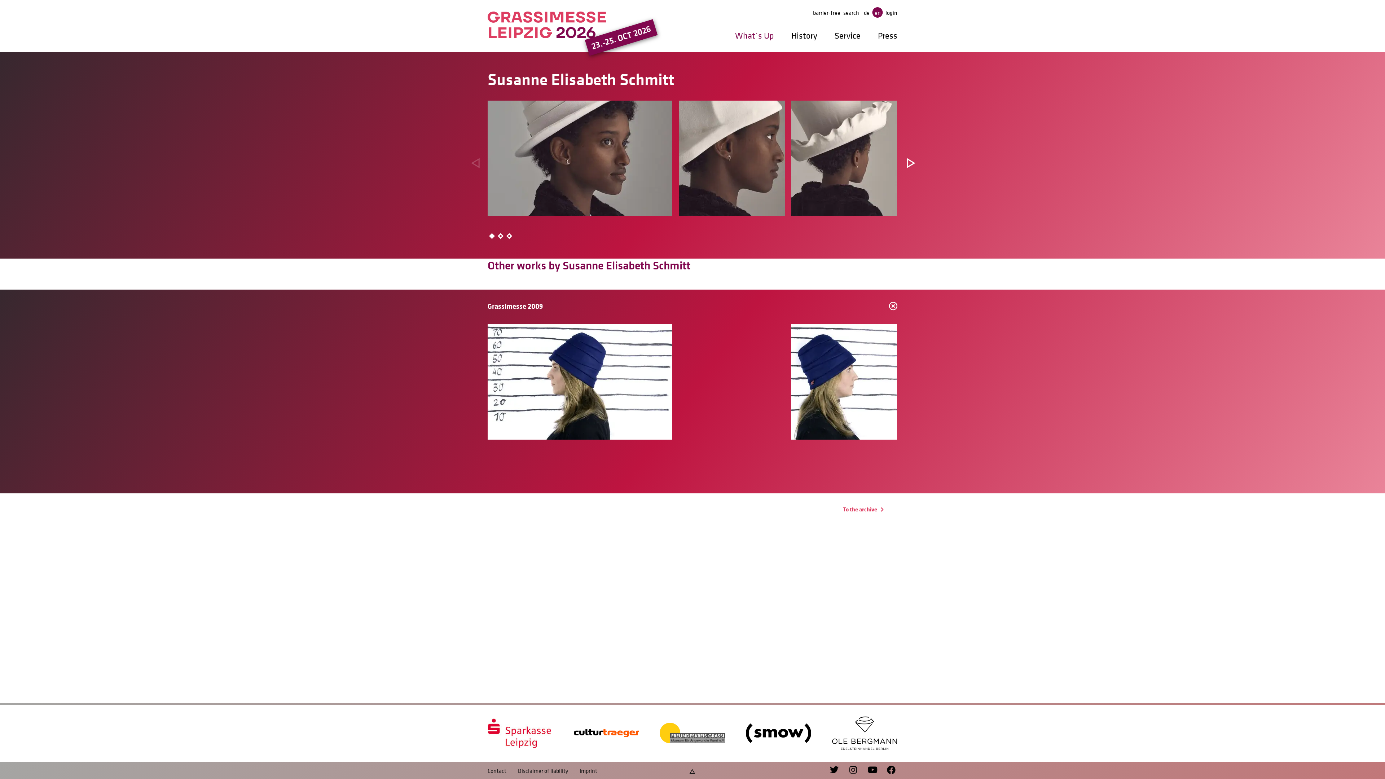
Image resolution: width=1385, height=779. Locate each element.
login (891, 13)
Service (848, 35)
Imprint (588, 771)
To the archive (860, 509)
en (878, 13)
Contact (497, 771)
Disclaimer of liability (543, 771)
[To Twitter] (835, 770)
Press (887, 35)
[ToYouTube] (868, 770)
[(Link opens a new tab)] (520, 733)
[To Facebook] (887, 770)
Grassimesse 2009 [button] (515, 306)
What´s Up (754, 35)
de (867, 13)
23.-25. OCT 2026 (621, 37)
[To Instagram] (849, 770)
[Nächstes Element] (910, 162)
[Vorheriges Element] (474, 162)
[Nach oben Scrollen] (692, 770)
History (804, 35)
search (851, 13)
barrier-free (826, 13)
